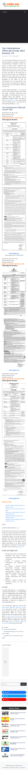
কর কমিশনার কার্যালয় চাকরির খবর (10, 629)
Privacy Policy (6, 767)
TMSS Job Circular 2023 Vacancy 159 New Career (17, 749)
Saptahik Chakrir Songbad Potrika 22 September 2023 (18, 737)
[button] (25, 12)
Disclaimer (12, 767)
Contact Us (22, 767)
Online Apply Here (14, 253)
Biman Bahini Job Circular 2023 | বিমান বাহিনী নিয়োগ (17, 743)
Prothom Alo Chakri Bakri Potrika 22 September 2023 (18, 725)
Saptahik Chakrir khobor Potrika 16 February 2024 (18, 713)
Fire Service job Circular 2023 (14, 616)
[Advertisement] (14, 29)
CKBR (23, 5)
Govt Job (6, 627)
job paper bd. (20, 546)
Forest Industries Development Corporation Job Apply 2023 (17, 755)
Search (23, 684)
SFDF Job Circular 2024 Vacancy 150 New (17, 719)
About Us (17, 767)
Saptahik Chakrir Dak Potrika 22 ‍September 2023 (17, 731)
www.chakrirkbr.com (9, 100)
